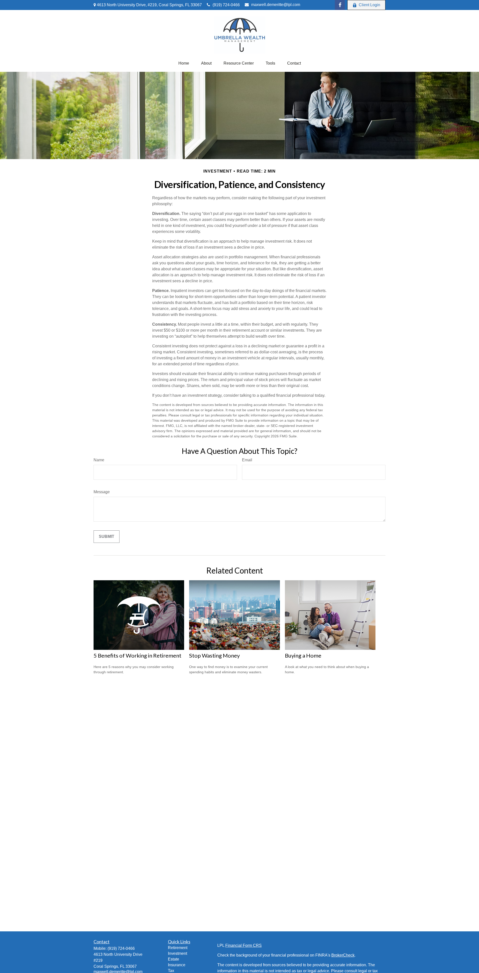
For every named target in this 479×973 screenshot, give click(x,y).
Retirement (177, 948)
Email (247, 460)
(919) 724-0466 (226, 5)
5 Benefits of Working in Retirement (137, 655)
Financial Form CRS (243, 945)
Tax (171, 971)
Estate (173, 959)
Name (99, 460)
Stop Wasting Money (214, 655)
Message (102, 492)
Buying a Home (303, 655)
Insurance (176, 965)
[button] (183, 63)
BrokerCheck (343, 955)
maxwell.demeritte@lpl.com (275, 4)
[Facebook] (340, 5)
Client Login (369, 5)
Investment (177, 953)
